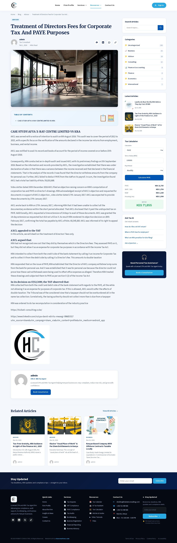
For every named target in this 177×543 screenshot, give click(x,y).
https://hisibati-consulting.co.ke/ (26, 310)
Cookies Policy (151, 539)
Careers (45, 517)
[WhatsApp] (109, 42)
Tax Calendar (95, 502)
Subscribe (160, 481)
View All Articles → (110, 411)
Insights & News (47, 513)
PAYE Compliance (72, 509)
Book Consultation (40, 392)
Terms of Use (129, 539)
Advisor (26, 14)
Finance (129, 73)
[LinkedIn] (103, 42)
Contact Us (109, 5)
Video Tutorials (95, 517)
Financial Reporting (72, 525)
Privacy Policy (140, 539)
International (131, 84)
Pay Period (128, 166)
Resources (94, 5)
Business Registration (73, 521)
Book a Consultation (144, 272)
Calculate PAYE (144, 177)
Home (57, 5)
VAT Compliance (71, 506)
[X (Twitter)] (25, 520)
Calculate (128, 145)
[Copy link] (115, 42)
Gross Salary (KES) (131, 156)
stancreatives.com (62, 539)
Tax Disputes (70, 502)
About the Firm (47, 509)
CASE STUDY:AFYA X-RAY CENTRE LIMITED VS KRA (36, 121)
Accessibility (162, 539)
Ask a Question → (131, 243)
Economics (130, 78)
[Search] (160, 27)
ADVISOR (15, 20)
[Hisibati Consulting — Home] (14, 5)
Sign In (161, 5)
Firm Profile (69, 5)
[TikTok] (31, 520)
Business (130, 51)
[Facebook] (96, 42)
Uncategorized (132, 45)
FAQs (92, 521)
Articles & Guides (96, 513)
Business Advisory (71, 528)
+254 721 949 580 (122, 506)
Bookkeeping (70, 517)
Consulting (130, 62)
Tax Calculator (96, 509)
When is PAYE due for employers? (137, 232)
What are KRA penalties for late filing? (139, 237)
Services (81, 5)
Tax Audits (69, 513)
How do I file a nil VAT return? (135, 226)
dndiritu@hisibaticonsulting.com (128, 502)
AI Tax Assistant (96, 506)
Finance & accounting (135, 67)
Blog (19, 14)
